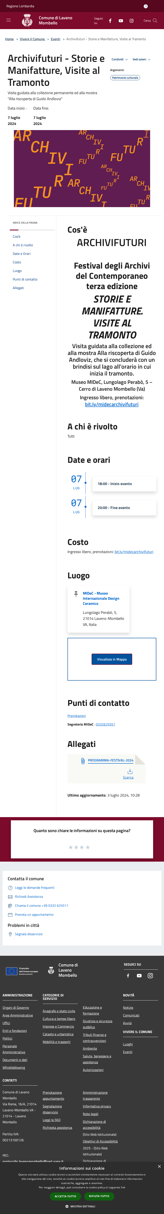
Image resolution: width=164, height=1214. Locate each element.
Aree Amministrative (18, 1015)
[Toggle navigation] (8, 20)
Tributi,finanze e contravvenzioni (94, 1037)
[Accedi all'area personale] (146, 6)
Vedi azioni (140, 59)
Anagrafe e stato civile (59, 1011)
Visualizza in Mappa (112, 659)
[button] (82, 1206)
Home (9, 39)
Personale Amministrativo (14, 1049)
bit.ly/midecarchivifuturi (112, 404)
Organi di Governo (16, 1007)
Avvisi (127, 1023)
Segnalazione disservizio (52, 1109)
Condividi (118, 59)
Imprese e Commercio (58, 1026)
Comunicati (131, 1015)
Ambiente (90, 1048)
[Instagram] (130, 20)
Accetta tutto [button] (65, 1196)
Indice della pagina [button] (25, 223)
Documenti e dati (15, 1059)
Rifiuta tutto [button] (99, 1196)
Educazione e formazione (92, 1010)
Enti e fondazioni (15, 1030)
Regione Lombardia (20, 6)
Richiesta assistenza (57, 1127)
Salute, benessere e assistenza (97, 1059)
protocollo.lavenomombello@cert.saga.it (33, 1161)
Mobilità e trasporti (56, 1041)
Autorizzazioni (93, 1069)
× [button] (159, 1166)
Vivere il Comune (32, 39)
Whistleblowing (14, 1067)
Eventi (55, 39)
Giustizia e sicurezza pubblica (97, 1024)
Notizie (128, 1007)
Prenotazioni (76, 715)
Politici (7, 1038)
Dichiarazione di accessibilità (94, 1124)
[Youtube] (119, 20)
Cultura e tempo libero (59, 1018)
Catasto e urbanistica (58, 1034)
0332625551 (105, 724)
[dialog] (82, 1188)
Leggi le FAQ (52, 1119)
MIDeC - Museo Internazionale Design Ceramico (101, 598)
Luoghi (128, 1044)
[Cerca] (155, 20)
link (123, 1187)
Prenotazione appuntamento (53, 1095)
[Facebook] (108, 20)
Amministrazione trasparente (95, 1095)
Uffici (6, 1023)
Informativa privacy (97, 1106)
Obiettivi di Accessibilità (100, 1141)
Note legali (90, 1113)
